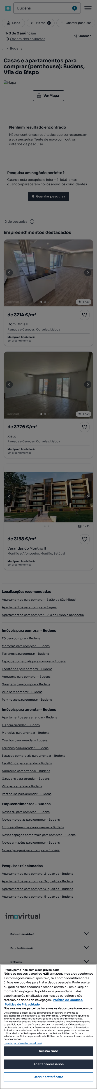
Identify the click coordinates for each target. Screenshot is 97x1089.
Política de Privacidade (22, 1004)
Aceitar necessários (48, 1064)
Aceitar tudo (48, 1051)
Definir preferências (49, 1077)
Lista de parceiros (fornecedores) (23, 1043)
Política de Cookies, (68, 1000)
